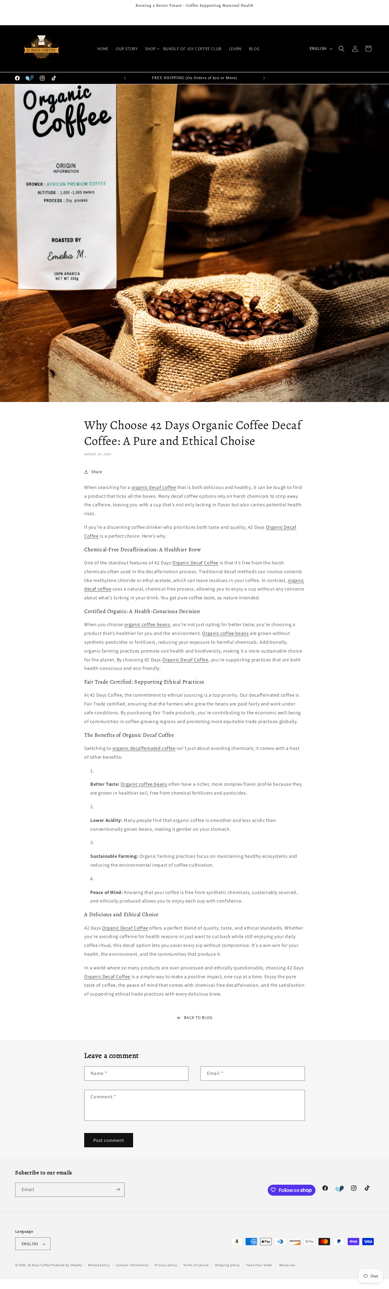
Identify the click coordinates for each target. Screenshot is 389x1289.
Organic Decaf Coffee (195, 563)
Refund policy (99, 1265)
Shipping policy (227, 1265)
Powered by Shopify (66, 1265)
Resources (287, 1265)
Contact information (132, 1265)
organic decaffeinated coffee (144, 748)
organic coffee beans (147, 625)
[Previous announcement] (125, 78)
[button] (150, 48)
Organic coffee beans (225, 633)
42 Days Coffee (39, 1265)
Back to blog (198, 1017)
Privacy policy (166, 1265)
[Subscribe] (117, 1189)
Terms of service (196, 1265)
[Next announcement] (264, 78)
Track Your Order (259, 1265)
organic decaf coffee (154, 487)
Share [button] (96, 472)
